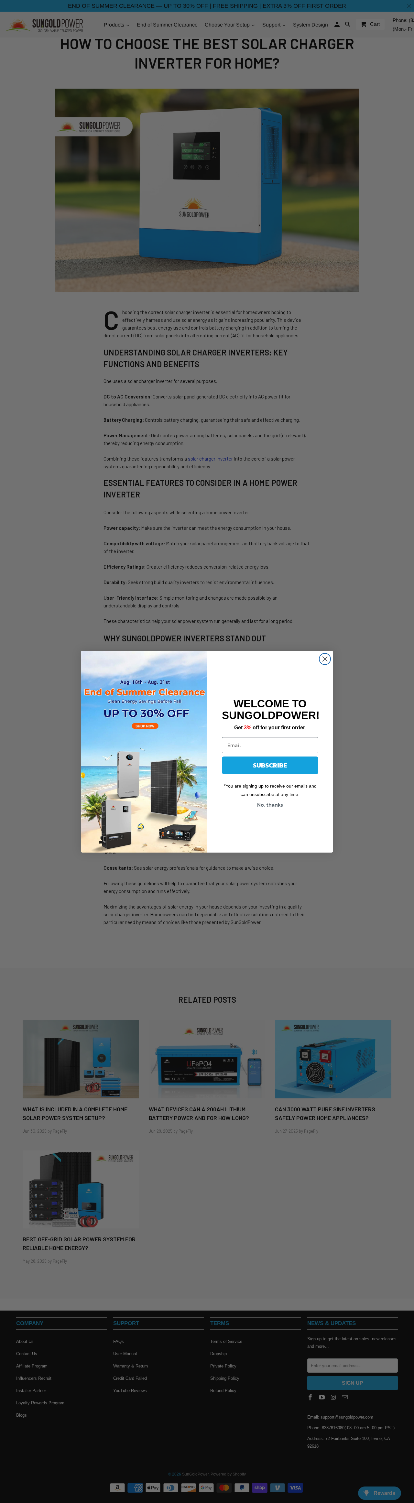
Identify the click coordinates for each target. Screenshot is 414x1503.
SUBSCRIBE (270, 765)
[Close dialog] (325, 659)
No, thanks (270, 805)
